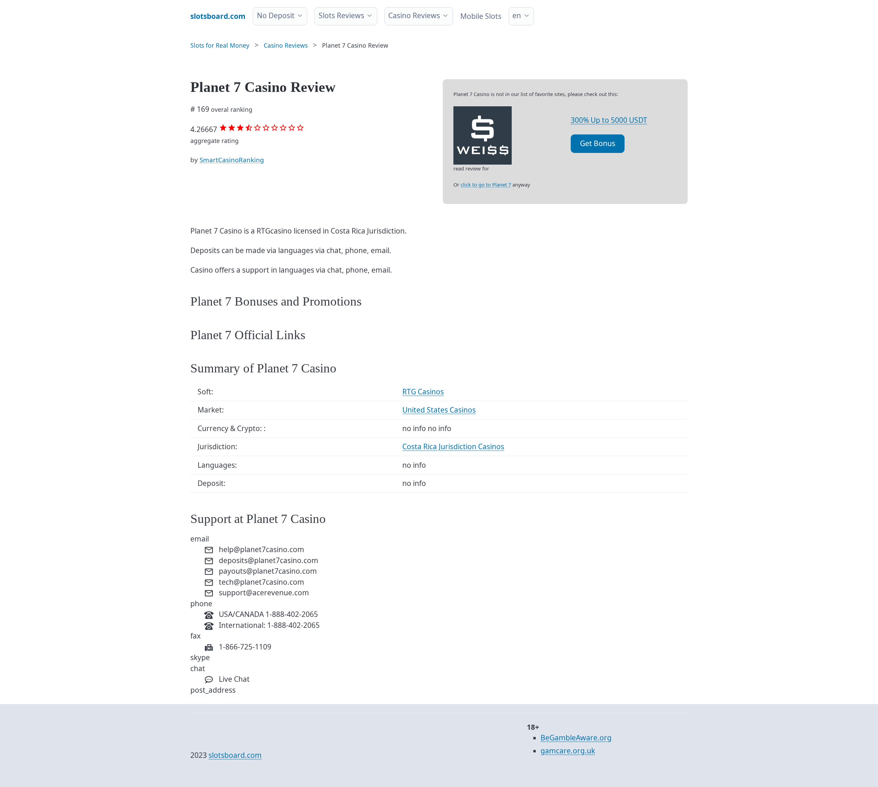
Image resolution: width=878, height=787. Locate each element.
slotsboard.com (235, 755)
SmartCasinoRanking (232, 159)
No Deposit (276, 15)
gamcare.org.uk (568, 750)
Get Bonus (597, 143)
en (516, 15)
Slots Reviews (341, 15)
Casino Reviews (414, 15)
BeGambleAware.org (576, 737)
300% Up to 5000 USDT (609, 120)
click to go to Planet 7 (486, 184)
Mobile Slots (480, 16)
